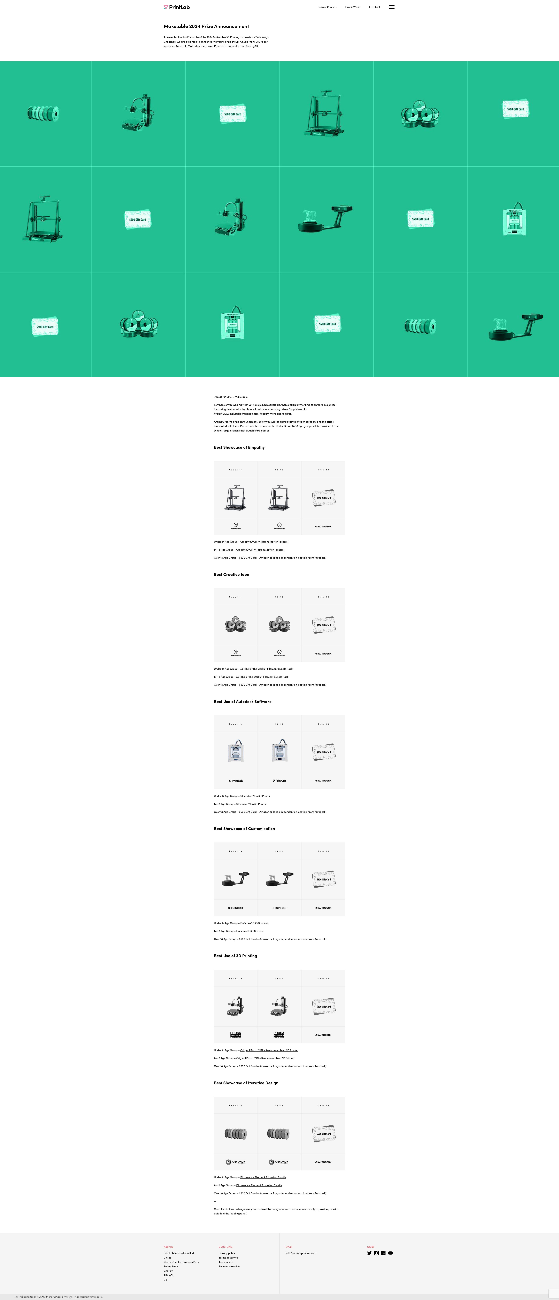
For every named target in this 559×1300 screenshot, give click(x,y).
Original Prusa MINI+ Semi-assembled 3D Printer (269, 1050)
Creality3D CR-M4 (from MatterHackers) (264, 541)
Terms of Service (228, 1257)
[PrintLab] (177, 7)
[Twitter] (369, 1253)
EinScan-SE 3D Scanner (254, 923)
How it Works (352, 7)
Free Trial (374, 7)
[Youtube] (390, 1253)
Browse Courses (327, 7)
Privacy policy (227, 1253)
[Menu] (392, 7)
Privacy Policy (70, 1296)
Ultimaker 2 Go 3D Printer (255, 796)
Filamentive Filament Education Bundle (263, 1177)
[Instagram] (376, 1253)
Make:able (241, 396)
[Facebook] (383, 1253)
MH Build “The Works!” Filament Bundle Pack (266, 669)
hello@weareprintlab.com (300, 1253)
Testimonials (226, 1262)
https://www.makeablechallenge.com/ (237, 413)
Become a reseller (229, 1266)
